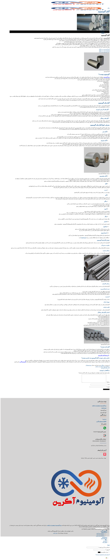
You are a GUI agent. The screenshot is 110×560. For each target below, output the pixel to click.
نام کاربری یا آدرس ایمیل (104, 547)
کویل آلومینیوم (104, 538)
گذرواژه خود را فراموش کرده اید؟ (102, 554)
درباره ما (102, 30)
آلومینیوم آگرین (104, 530)
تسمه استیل (104, 537)
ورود (99, 552)
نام (108, 384)
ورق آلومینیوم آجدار (100, 533)
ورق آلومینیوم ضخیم (100, 536)
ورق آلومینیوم (104, 532)
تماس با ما (102, 32)
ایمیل (108, 386)
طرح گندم (55, 533)
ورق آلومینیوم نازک (100, 534)
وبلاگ (106, 539)
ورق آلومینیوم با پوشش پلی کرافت (102, 366)
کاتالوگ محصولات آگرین (101, 421)
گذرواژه (107, 549)
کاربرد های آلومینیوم (105, 367)
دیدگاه (107, 382)
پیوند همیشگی (88, 365)
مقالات (102, 365)
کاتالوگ (102, 33)
